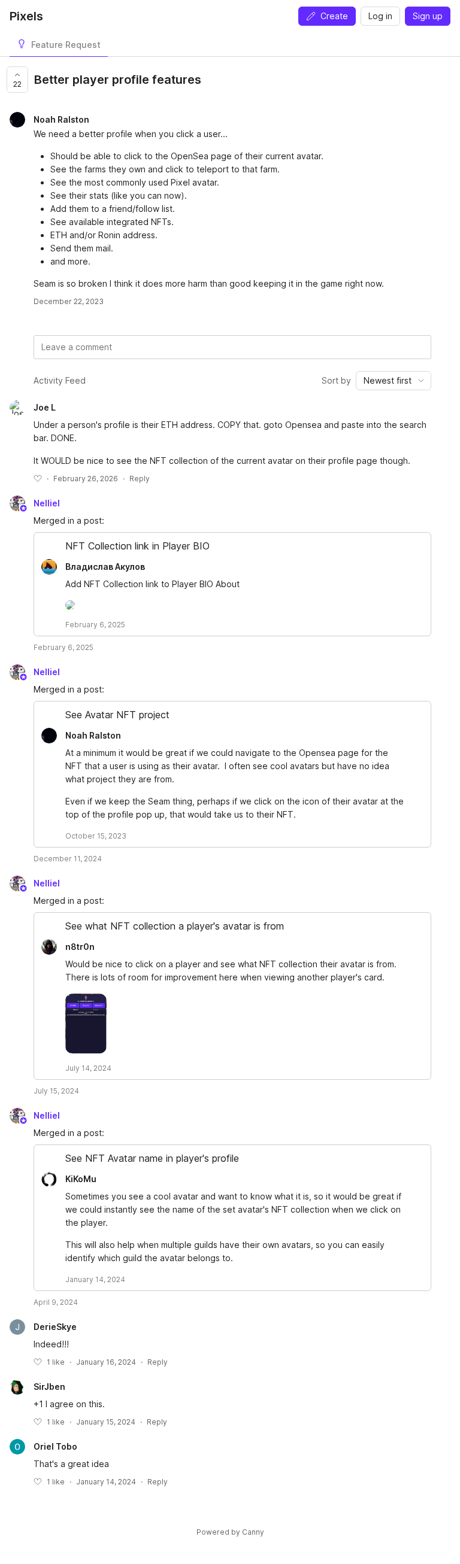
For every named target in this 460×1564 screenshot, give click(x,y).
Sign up (428, 16)
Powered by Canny (230, 1531)
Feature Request (66, 45)
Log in (380, 16)
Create (334, 16)
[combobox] (393, 380)
